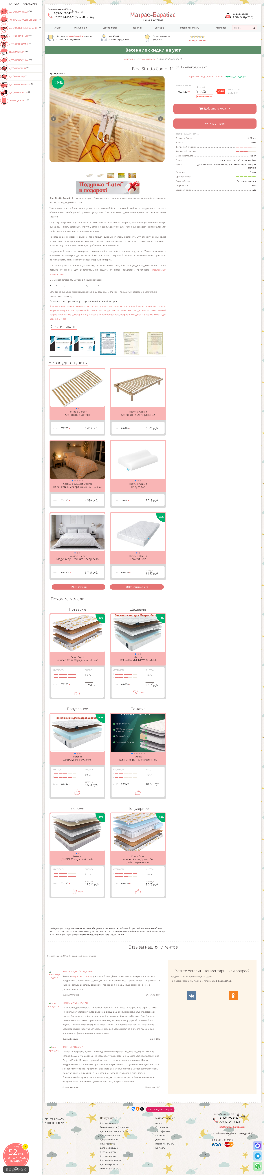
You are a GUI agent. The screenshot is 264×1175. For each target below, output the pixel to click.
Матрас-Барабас (54, 1118)
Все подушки (80, 586)
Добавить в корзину (217, 108)
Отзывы (219, 76)
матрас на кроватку (81, 976)
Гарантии (137, 27)
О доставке (207, 76)
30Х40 (124, 500)
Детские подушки (20, 60)
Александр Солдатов (77, 971)
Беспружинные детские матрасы (67, 306)
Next (160, 118)
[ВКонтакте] (133, 1109)
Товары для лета (19, 100)
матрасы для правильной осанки (78, 310)
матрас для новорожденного (104, 314)
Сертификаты (110, 27)
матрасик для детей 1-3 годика (136, 314)
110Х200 (65, 572)
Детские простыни (20, 35)
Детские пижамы (20, 43)
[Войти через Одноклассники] (233, 995)
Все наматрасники (138, 586)
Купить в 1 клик (215, 123)
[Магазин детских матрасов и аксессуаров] (153, 14)
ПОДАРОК (16, 1169)
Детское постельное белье (25, 27)
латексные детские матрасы (102, 306)
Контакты (221, 27)
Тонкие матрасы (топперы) (24, 19)
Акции (58, 27)
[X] (142, 1109)
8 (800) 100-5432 (63, 13)
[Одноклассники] (137, 1109)
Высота (89, 670)
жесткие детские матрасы (142, 310)
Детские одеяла (19, 68)
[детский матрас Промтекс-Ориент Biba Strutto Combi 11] (107, 119)
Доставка (159, 27)
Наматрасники (18, 52)
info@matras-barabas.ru (232, 1126)
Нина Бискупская (75, 1002)
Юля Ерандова (72, 1046)
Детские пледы (18, 76)
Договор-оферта (54, 1122)
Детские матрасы (20, 11)
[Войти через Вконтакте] (191, 995)
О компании (80, 27)
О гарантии (193, 76)
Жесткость (58, 670)
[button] (76, 408)
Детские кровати (19, 92)
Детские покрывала (21, 84)
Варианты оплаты (189, 27)
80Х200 (65, 428)
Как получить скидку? (160, 1109)
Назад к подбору (237, 76)
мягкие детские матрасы (112, 310)
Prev (53, 118)
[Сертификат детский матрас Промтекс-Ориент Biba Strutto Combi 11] (61, 344)
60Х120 (183, 91)
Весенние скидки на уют (153, 50)
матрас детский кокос (132, 306)
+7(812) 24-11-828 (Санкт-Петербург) (75, 17)
